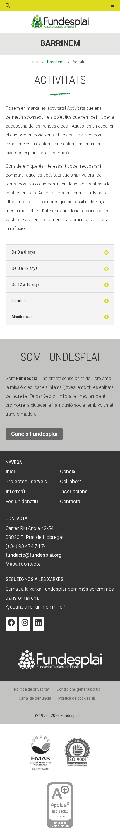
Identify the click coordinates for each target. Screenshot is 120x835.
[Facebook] (11, 626)
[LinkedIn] (38, 626)
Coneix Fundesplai (34, 434)
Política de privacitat (31, 689)
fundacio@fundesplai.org (33, 555)
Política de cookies (75, 698)
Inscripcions (74, 491)
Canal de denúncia (35, 698)
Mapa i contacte (23, 564)
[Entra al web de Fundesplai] (60, 667)
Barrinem (60, 43)
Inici (35, 62)
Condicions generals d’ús (78, 689)
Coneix (67, 471)
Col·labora (71, 481)
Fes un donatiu (22, 501)
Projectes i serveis (26, 481)
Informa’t (15, 491)
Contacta (70, 501)
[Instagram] (24, 626)
